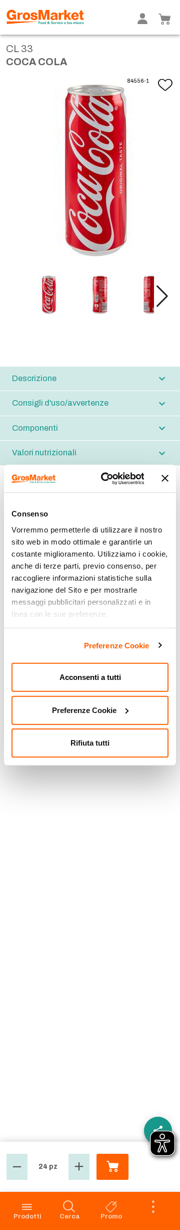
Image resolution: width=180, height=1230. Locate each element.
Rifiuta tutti (90, 743)
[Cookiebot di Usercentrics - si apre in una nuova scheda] (106, 478)
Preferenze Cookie (117, 645)
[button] (162, 296)
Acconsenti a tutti (90, 677)
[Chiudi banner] (165, 478)
